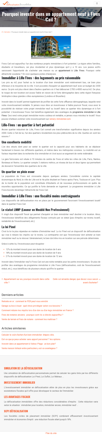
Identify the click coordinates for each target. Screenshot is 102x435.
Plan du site (51, 433)
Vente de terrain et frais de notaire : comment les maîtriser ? (29, 319)
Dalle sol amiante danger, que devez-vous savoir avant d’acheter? (75, 281)
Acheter (7, 32)
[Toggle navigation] (97, 3)
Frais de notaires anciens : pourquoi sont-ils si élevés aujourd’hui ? (32, 315)
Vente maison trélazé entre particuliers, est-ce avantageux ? (29, 348)
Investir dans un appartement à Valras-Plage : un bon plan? (29, 344)
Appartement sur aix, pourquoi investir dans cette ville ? (26, 281)
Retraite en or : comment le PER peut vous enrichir (25, 301)
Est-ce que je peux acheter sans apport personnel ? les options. (31, 339)
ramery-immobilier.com (60, 119)
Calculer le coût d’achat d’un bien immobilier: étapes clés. (28, 335)
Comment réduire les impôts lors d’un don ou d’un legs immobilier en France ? (38, 310)
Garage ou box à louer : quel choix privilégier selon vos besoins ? (32, 306)
